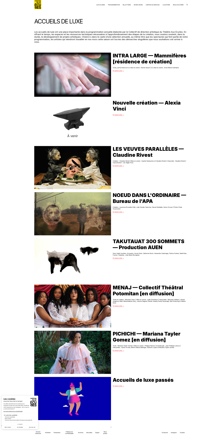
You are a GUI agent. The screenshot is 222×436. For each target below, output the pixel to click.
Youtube (182, 432)
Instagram (174, 432)
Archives (80, 432)
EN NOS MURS (138, 5)
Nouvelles (89, 432)
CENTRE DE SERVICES (153, 5)
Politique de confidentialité (69, 432)
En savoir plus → (118, 71)
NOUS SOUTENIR (178, 5)
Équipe (97, 432)
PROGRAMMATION (114, 5)
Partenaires (57, 432)
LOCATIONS (166, 5)
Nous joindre (105, 432)
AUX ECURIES (100, 5)
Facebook (165, 432)
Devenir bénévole (38, 432)
